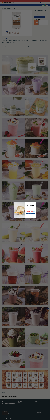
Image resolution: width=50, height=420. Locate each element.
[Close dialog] (35, 202)
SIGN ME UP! (30, 213)
